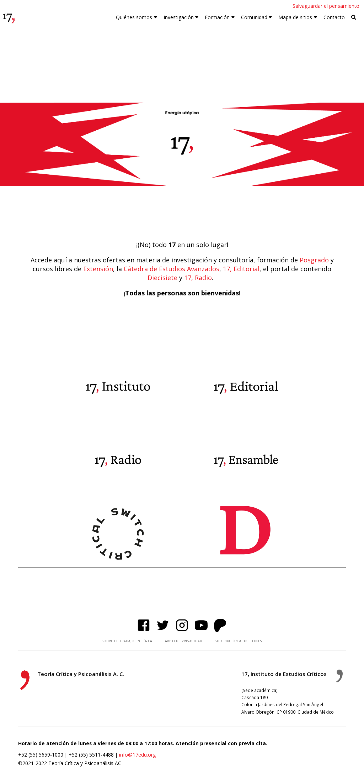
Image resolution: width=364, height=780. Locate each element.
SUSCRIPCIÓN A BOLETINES (238, 641)
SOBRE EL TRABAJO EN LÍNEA (127, 641)
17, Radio (198, 277)
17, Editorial (241, 268)
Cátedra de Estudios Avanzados (171, 268)
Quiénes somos (134, 17)
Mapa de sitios (295, 17)
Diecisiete (162, 277)
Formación (217, 17)
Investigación (179, 17)
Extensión (98, 268)
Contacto (334, 17)
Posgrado (314, 260)
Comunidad (254, 17)
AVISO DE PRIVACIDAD (183, 641)
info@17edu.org (137, 754)
